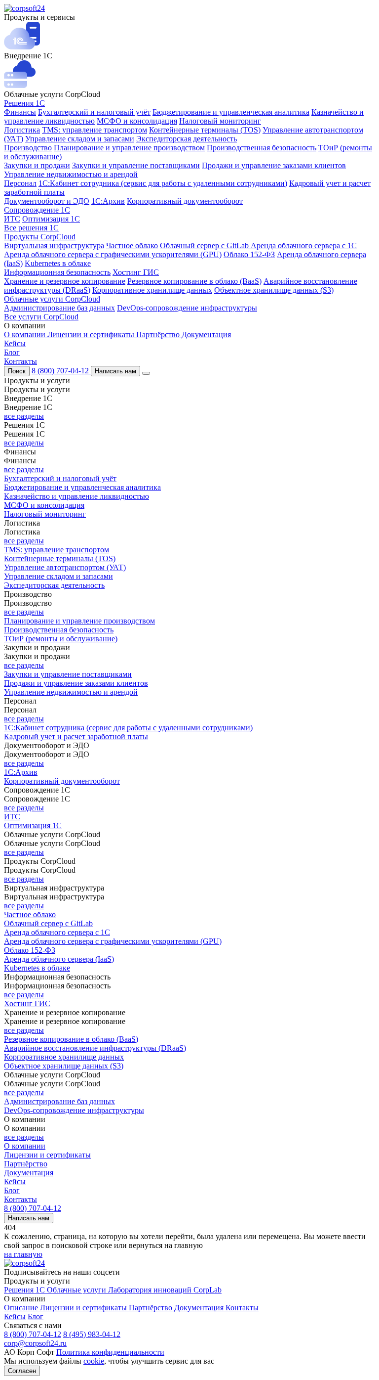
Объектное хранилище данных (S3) (274, 290)
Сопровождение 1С (37, 210)
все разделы (24, 416)
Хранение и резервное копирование (64, 281)
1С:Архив (108, 201)
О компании (25, 334)
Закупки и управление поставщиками (136, 165)
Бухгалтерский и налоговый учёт (94, 112)
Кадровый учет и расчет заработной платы (76, 736)
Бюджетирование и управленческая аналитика (230, 112)
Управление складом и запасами (79, 138)
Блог (12, 352)
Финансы (20, 112)
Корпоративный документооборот (185, 201)
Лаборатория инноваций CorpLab (165, 1290)
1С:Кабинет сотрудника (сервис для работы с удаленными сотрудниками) (162, 183)
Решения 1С (24, 103)
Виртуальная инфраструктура (54, 245)
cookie (93, 1361)
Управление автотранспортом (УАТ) (65, 567)
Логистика (22, 130)
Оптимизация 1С (51, 219)
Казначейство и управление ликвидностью (76, 496)
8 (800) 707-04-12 (61, 370)
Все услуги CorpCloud (41, 316)
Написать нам (115, 371)
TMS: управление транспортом (94, 130)
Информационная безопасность (57, 272)
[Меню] (146, 373)
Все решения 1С (31, 227)
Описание (22, 1307)
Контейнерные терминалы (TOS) (205, 130)
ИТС (12, 219)
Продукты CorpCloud (40, 236)
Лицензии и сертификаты (91, 334)
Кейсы (15, 343)
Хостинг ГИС (136, 272)
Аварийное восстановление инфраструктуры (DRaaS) (95, 1048)
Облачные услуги (77, 1290)
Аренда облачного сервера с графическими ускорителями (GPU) (113, 254)
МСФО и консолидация (137, 121)
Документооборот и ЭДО (46, 201)
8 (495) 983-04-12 (91, 1334)
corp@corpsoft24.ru (35, 1343)
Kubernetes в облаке (58, 263)
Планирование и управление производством (129, 147)
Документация (206, 334)
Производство (28, 147)
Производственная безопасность (261, 147)
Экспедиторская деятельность (186, 138)
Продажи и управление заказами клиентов (274, 165)
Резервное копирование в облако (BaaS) (194, 281)
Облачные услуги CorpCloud (52, 299)
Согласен (22, 1371)
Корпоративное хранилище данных (152, 290)
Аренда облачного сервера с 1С (304, 245)
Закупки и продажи (37, 165)
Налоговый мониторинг (220, 121)
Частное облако (132, 245)
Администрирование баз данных (59, 308)
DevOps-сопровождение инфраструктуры (187, 308)
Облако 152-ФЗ (249, 254)
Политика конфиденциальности (110, 1352)
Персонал (20, 183)
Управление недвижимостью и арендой (71, 174)
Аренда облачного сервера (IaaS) (59, 959)
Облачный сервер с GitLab (205, 245)
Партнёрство (159, 334)
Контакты (20, 361)
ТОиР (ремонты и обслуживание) (60, 638)
